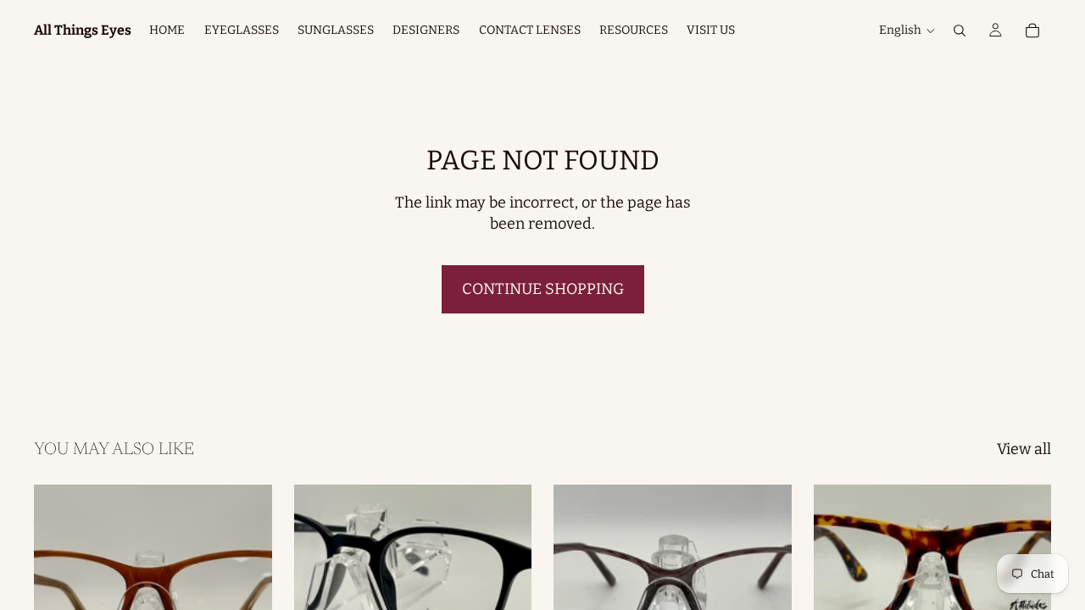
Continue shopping (543, 289)
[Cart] (1032, 30)
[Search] (959, 30)
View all (1024, 449)
